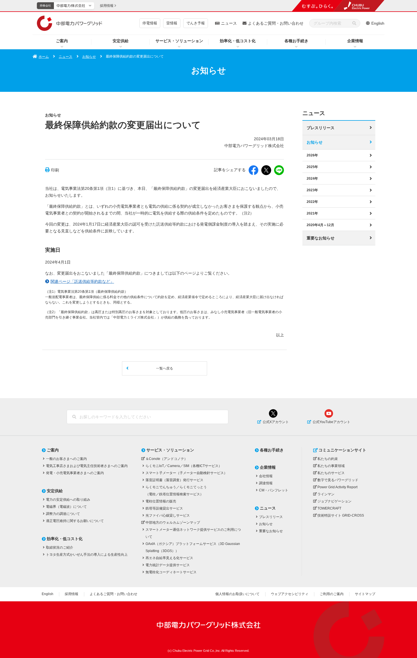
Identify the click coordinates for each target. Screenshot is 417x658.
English (377, 23)
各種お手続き (296, 41)
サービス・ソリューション (179, 41)
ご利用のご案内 (332, 594)
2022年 (312, 202)
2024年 (312, 179)
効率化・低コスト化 (238, 41)
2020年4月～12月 (320, 225)
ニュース (229, 23)
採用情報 (71, 594)
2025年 (312, 167)
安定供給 (121, 41)
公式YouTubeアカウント (331, 422)
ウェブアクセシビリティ (289, 594)
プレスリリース (320, 128)
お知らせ (89, 57)
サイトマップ (365, 594)
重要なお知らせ (320, 238)
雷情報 (171, 23)
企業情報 (355, 41)
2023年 (312, 190)
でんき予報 (195, 23)
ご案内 (62, 41)
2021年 (312, 213)
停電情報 (149, 23)
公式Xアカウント (276, 422)
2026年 (312, 155)
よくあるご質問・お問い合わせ (276, 23)
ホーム (44, 57)
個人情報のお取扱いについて (237, 594)
